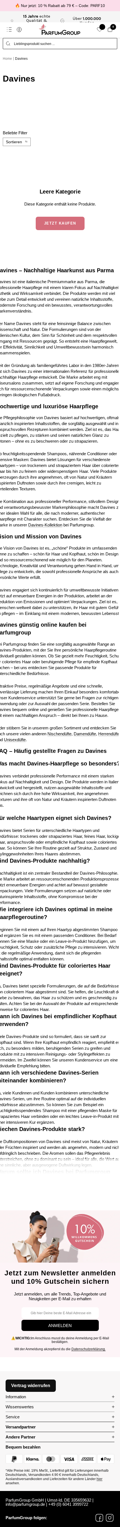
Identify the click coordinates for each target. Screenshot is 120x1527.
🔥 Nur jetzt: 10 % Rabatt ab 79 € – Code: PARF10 (60, 5)
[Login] (19, 30)
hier (99, 1479)
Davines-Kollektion (45, 524)
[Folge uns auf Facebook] (99, 1518)
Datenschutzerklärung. (88, 1349)
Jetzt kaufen (60, 223)
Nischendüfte (59, 733)
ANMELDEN (60, 1325)
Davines (21, 59)
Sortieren (14, 142)
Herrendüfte (109, 733)
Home (7, 59)
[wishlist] (99, 29)
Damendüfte (85, 733)
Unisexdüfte (15, 739)
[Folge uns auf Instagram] (109, 1518)
